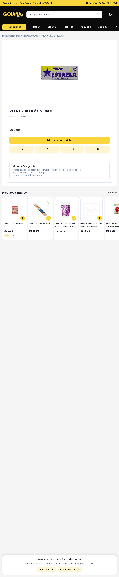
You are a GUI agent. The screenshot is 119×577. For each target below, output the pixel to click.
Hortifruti (68, 27)
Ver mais (112, 192)
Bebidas (103, 27)
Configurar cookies (69, 569)
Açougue (85, 27)
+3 (21, 149)
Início (4, 36)
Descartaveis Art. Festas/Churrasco (24, 36)
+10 (72, 149)
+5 (47, 149)
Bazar (36, 27)
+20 (97, 149)
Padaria (51, 27)
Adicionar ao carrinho (59, 140)
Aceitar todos (46, 569)
